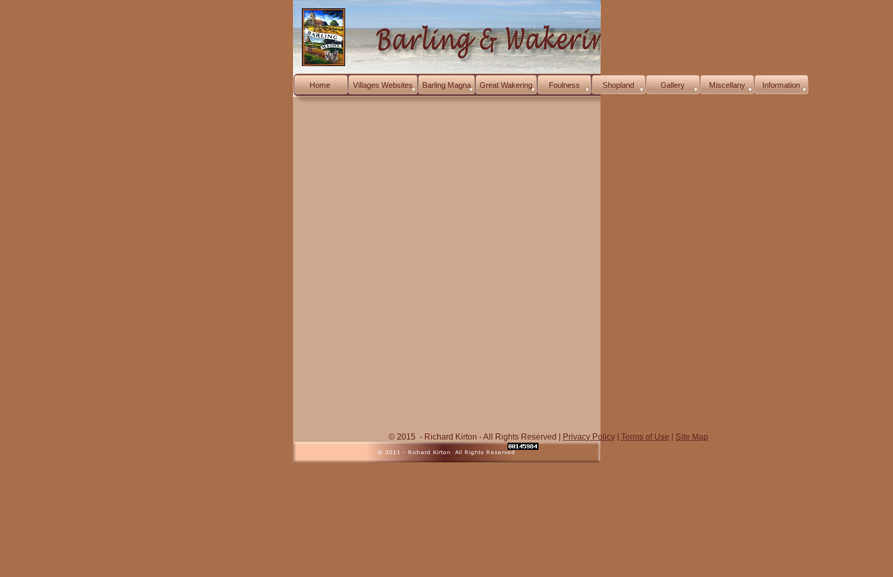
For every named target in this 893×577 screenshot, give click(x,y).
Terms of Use (645, 436)
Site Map (691, 436)
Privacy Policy (589, 436)
